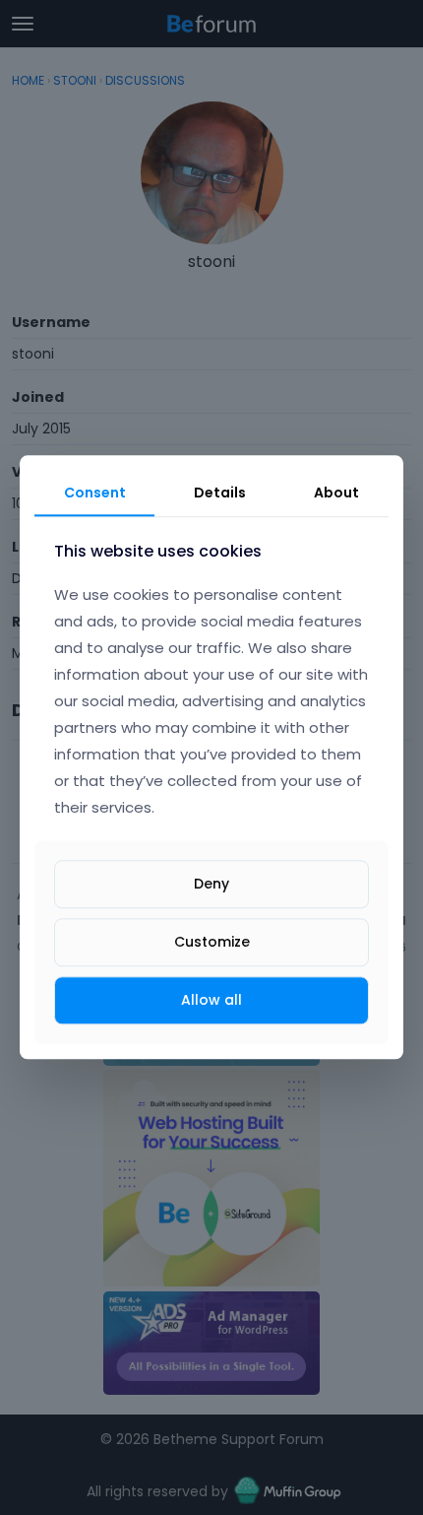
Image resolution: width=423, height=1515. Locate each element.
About (336, 492)
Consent (95, 492)
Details (220, 492)
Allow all (211, 1000)
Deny (211, 883)
